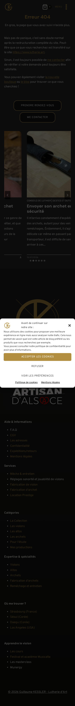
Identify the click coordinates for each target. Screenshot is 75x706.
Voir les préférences (37, 376)
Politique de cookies (26, 382)
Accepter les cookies (37, 356)
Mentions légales (50, 382)
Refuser (37, 366)
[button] (69, 325)
